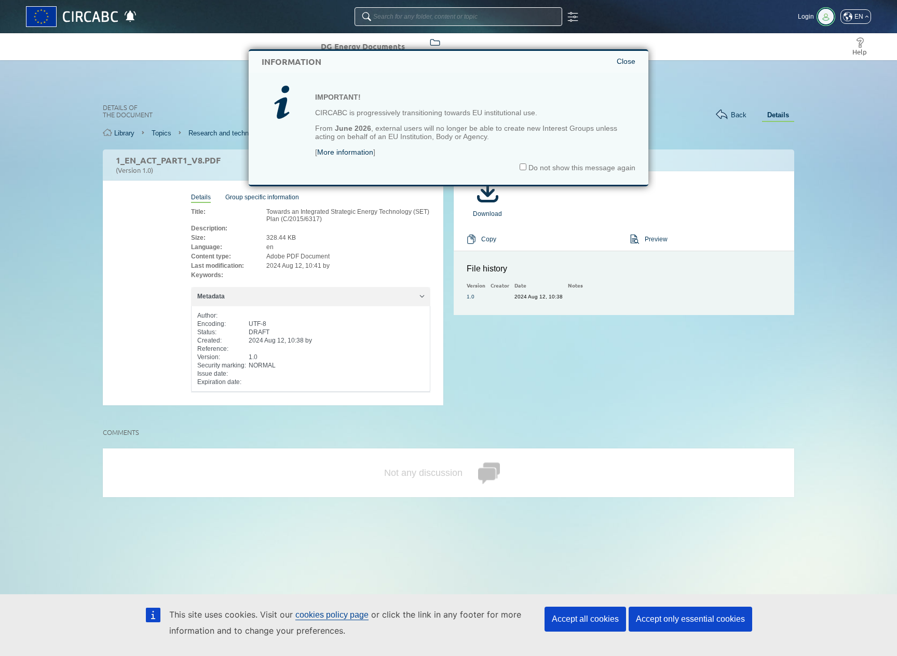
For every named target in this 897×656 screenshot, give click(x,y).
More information (345, 152)
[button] (855, 16)
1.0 (470, 296)
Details (778, 115)
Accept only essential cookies (690, 618)
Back (738, 115)
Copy (488, 239)
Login (806, 16)
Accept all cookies (585, 618)
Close (626, 61)
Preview (656, 239)
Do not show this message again (580, 167)
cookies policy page (332, 614)
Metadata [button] (211, 296)
